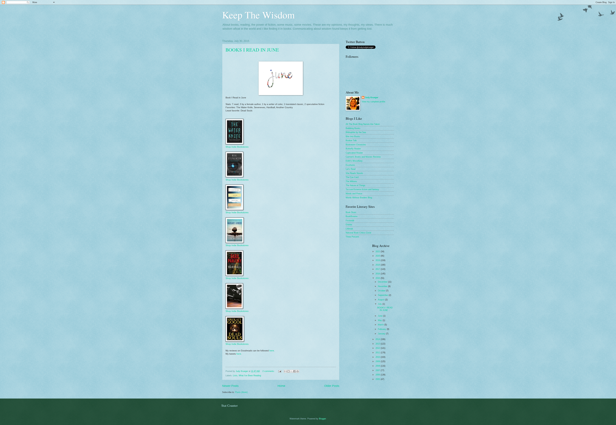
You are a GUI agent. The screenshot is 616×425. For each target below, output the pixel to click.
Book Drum (351, 212)
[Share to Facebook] (294, 371)
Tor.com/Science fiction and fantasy (362, 189)
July (380, 304)
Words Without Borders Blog (359, 197)
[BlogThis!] (288, 371)
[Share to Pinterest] (297, 371)
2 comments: (268, 371)
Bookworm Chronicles (356, 144)
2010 (378, 357)
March (381, 324)
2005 (378, 379)
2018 (378, 265)
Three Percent (352, 237)
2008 (378, 366)
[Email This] (285, 371)
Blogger (322, 418)
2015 (378, 278)
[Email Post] (279, 371)
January (382, 333)
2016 (378, 273)
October (382, 290)
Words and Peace (354, 193)
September (383, 295)
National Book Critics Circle (358, 233)
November (383, 286)
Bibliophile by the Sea (356, 132)
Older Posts (331, 385)
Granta (349, 224)
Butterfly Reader (353, 148)
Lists (235, 375)
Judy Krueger (371, 97)
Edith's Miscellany (354, 161)
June (380, 316)
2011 (378, 352)
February (382, 329)
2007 (378, 370)
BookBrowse (351, 216)
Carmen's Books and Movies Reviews (363, 157)
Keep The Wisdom (258, 14)
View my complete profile (373, 101)
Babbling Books (353, 128)
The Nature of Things (355, 185)
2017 (378, 269)
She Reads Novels (354, 173)
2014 (378, 339)
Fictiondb (350, 220)
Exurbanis (350, 165)
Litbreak (349, 229)
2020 (378, 256)
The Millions (351, 181)
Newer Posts (230, 385)
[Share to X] (291, 371)
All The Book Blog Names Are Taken (363, 124)
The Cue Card (352, 177)
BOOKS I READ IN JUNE (252, 49)
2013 (378, 344)
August (381, 299)
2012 (378, 348)
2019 (378, 260)
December (383, 282)
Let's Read (350, 169)
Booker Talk (351, 140)
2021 (378, 251)
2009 (378, 361)
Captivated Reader (354, 153)
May (380, 320)
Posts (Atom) (241, 392)
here (271, 350)
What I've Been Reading (250, 375)
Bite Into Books (353, 136)
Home (281, 385)
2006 (378, 374)
